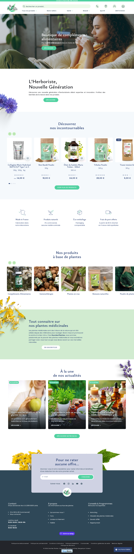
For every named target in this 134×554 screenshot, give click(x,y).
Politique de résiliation (68, 545)
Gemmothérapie (46, 294)
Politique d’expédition (72, 543)
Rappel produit (95, 523)
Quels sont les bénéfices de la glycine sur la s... (25, 413)
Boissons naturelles (100, 294)
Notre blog (93, 512)
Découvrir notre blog (67, 436)
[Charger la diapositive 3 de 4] (13, 183)
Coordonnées (85, 543)
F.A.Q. (52, 516)
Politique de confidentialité (39, 543)
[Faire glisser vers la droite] (14, 134)
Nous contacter (15, 514)
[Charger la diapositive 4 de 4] (15, 183)
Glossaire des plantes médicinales (101, 516)
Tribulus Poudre (100, 165)
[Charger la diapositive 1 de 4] (9, 183)
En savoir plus (50, 347)
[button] (29, 11)
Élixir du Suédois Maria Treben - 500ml (73, 166)
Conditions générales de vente (100, 543)
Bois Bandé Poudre (46, 165)
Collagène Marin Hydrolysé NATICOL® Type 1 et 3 (19, 166)
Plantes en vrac (73, 294)
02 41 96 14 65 (15, 512)
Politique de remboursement (20, 543)
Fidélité (52, 523)
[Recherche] (24, 6)
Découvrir (48, 48)
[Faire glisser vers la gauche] (9, 134)
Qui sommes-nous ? (57, 512)
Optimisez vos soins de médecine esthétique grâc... (105, 413)
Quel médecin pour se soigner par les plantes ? (66, 413)
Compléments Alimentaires (19, 294)
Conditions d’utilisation (56, 543)
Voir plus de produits (66, 187)
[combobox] (56, 6)
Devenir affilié (95, 519)
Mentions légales (117, 543)
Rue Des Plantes (53, 548)
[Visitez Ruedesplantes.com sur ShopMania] (67, 552)
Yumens (88, 548)
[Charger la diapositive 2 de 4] (11, 183)
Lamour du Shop (72, 548)
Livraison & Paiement (57, 519)
